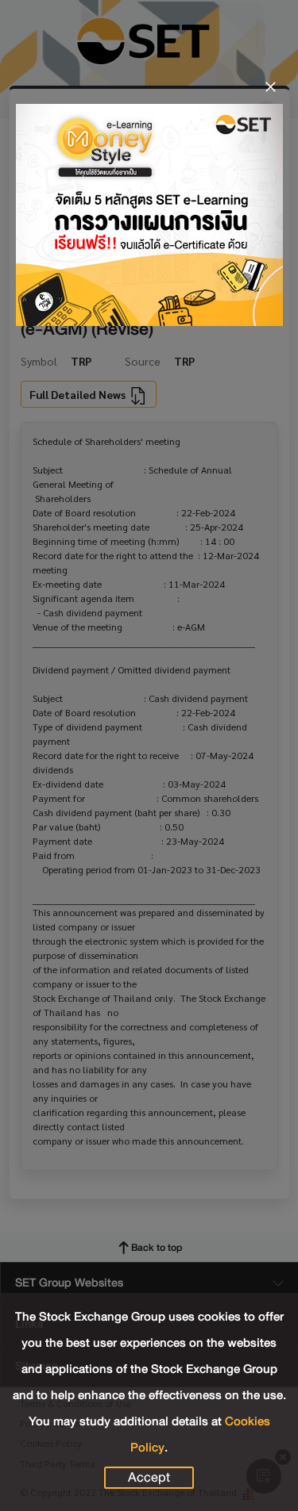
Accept (149, 1478)
